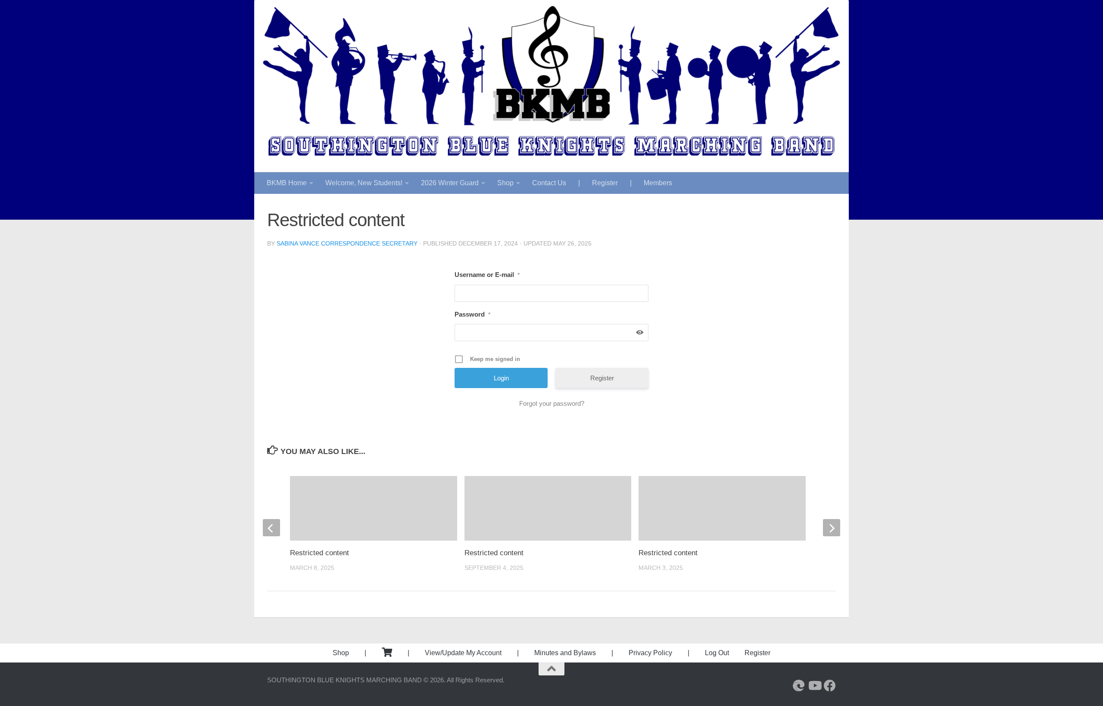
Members (658, 183)
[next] (831, 527)
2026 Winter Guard (450, 183)
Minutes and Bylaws (565, 652)
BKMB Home (287, 183)
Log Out (717, 652)
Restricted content (493, 553)
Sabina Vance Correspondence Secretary (347, 243)
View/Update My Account (463, 652)
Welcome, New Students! (363, 183)
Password (472, 314)
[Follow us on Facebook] (830, 686)
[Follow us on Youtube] (814, 686)
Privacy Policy (650, 652)
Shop (505, 183)
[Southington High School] (799, 686)
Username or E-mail (487, 274)
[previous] (271, 527)
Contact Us (549, 183)
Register (605, 183)
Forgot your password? (551, 403)
